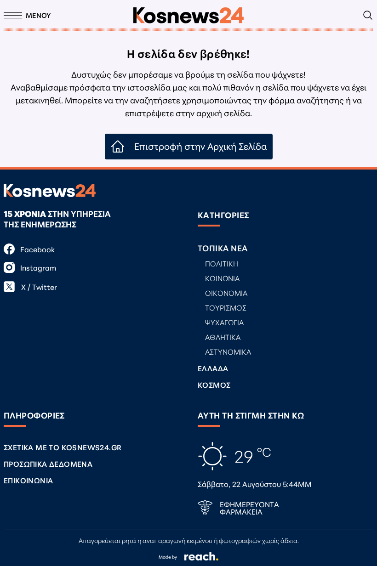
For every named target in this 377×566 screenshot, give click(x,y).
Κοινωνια (222, 277)
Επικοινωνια (28, 480)
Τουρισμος (225, 307)
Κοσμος (214, 384)
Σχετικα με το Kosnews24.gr (62, 446)
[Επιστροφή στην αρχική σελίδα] (188, 15)
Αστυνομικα (228, 351)
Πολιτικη (221, 263)
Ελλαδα (213, 367)
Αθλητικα (222, 336)
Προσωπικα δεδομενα (48, 463)
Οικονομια (226, 292)
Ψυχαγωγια (224, 322)
